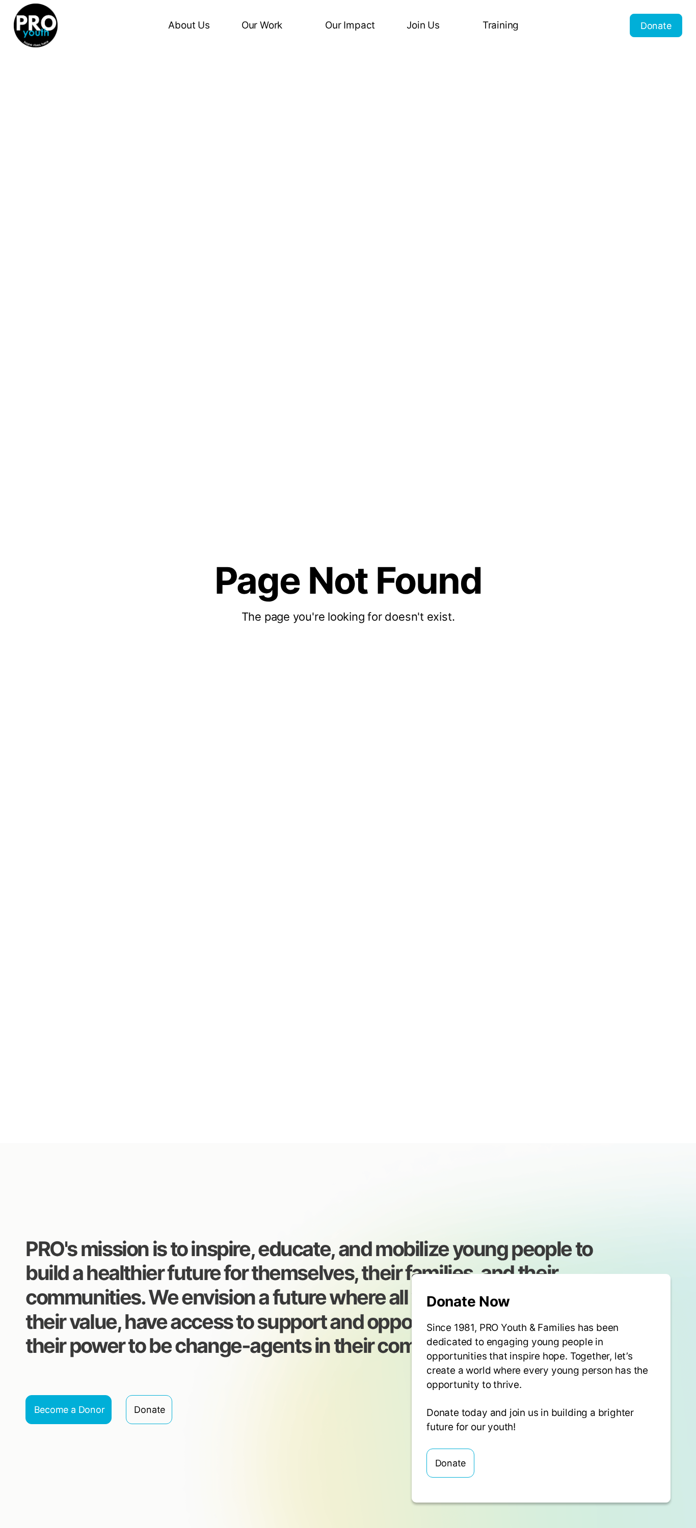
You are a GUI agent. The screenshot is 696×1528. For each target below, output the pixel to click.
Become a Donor (69, 1409)
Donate (656, 25)
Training (501, 25)
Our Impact (350, 25)
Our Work (262, 25)
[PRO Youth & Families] (36, 25)
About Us (188, 25)
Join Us (423, 25)
